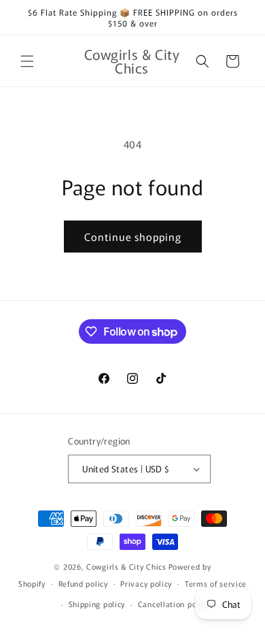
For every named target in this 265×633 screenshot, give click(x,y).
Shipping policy (97, 603)
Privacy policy (146, 583)
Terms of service (216, 583)
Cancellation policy (173, 603)
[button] (27, 61)
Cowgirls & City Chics (126, 566)
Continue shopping (132, 236)
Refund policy (83, 583)
